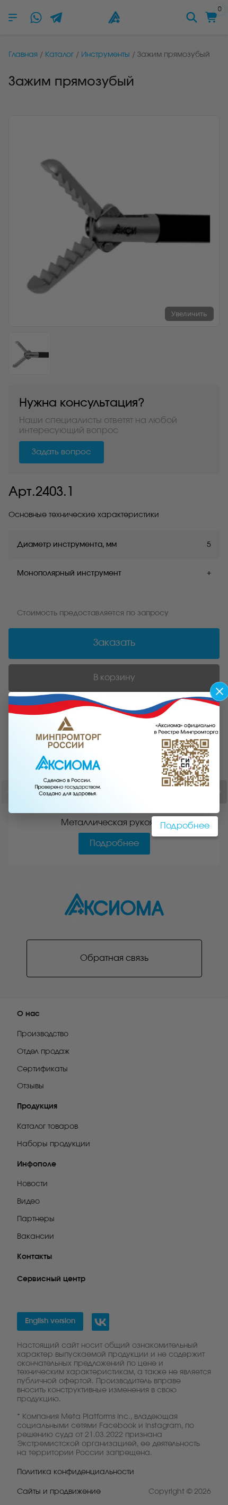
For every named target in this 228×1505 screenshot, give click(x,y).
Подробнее (184, 826)
